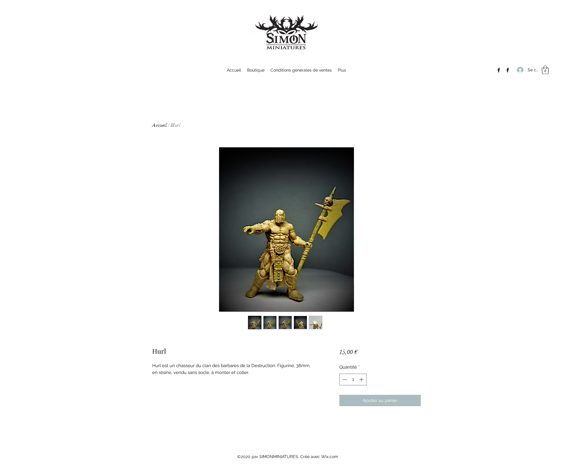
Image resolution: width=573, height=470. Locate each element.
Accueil (159, 125)
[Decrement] (344, 379)
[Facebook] (499, 70)
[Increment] (362, 379)
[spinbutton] (353, 379)
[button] (545, 70)
